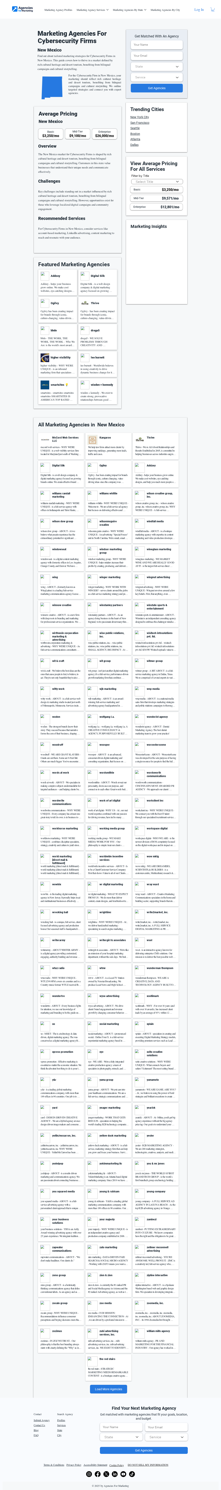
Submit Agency (42, 1420)
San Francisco (139, 122)
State (59, 1430)
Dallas (134, 145)
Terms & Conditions (54, 1464)
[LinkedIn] (115, 1474)
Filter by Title (140, 175)
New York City (139, 117)
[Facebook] (98, 1474)
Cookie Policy (116, 1465)
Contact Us (39, 1425)
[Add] (57, 282)
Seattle (135, 128)
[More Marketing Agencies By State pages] (145, 10)
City (59, 1435)
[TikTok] (132, 1474)
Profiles (61, 1420)
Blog (36, 1430)
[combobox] (157, 66)
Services (61, 1425)
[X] (106, 1474)
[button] (212, 9)
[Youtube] (123, 1474)
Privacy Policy (73, 1464)
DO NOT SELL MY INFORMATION (148, 1464)
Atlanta (135, 139)
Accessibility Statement (95, 1464)
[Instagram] (89, 1474)
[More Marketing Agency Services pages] (107, 10)
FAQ (36, 1435)
